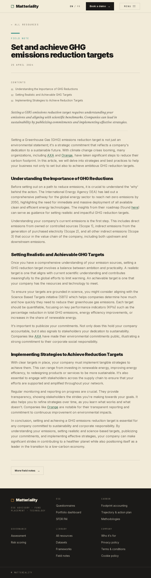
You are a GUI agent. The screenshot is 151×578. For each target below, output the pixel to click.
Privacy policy (110, 542)
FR (78, 6)
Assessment (18, 535)
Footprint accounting (114, 505)
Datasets (61, 542)
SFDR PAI (61, 519)
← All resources (25, 24)
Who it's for (108, 535)
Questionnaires (65, 505)
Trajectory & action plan (116, 512)
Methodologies (110, 519)
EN (71, 6)
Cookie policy (110, 555)
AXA (50, 155)
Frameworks (64, 549)
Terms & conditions (113, 549)
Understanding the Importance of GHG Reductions (46, 89)
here (134, 207)
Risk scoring (18, 542)
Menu (127, 6)
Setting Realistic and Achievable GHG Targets (43, 94)
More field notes (27, 470)
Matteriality (27, 6)
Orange (67, 155)
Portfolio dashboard (68, 512)
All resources (64, 535)
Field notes (63, 555)
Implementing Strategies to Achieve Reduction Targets (49, 100)
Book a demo (100, 6)
